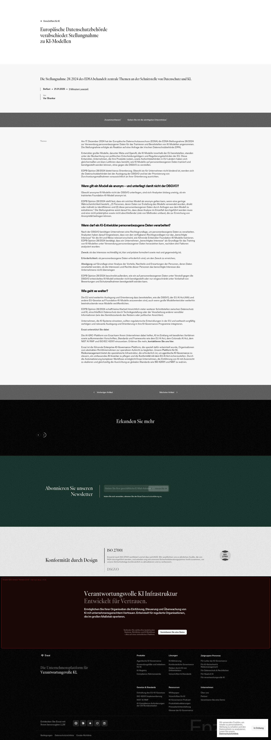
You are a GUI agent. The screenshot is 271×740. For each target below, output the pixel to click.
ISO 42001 (160, 362)
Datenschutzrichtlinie (228, 733)
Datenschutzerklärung (150, 496)
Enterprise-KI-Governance (117, 347)
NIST (172, 362)
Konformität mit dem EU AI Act (154, 356)
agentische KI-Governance (175, 353)
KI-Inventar (113, 356)
